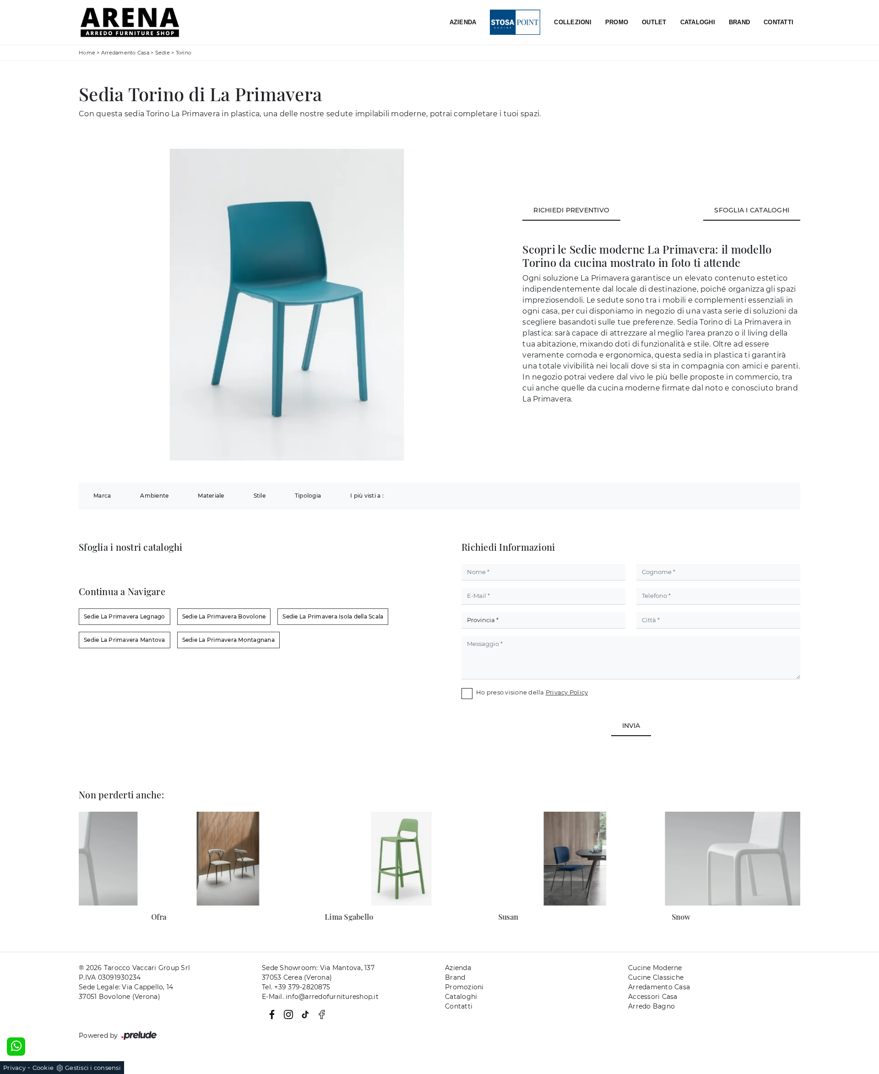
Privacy (14, 1067)
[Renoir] (714, 105)
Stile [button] (260, 495)
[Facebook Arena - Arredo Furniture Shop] (319, 1013)
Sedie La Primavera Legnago (124, 616)
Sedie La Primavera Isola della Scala (332, 616)
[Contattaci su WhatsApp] (16, 1046)
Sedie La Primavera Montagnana (228, 639)
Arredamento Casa (125, 52)
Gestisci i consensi (93, 1067)
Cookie (43, 1067)
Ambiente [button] (154, 495)
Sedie (162, 52)
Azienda (463, 22)
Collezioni (572, 22)
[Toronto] (775, 105)
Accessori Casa (653, 997)
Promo (616, 22)
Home (87, 52)
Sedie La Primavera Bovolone (224, 616)
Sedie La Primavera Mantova (124, 639)
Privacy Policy (567, 692)
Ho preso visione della (532, 692)
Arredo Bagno (651, 1006)
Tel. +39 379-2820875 (296, 987)
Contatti (778, 22)
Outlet (654, 22)
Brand (739, 22)
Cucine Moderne (655, 968)
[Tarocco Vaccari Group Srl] (130, 22)
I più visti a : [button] (367, 495)
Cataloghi (697, 22)
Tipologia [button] (308, 495)
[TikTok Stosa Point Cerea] (303, 1013)
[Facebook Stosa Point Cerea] (270, 1013)
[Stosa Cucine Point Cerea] (515, 22)
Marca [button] (102, 495)
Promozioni (464, 987)
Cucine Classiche (656, 977)
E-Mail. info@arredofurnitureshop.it (320, 997)
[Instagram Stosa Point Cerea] (286, 1013)
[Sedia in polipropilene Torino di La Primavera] (287, 305)
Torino (184, 52)
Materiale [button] (211, 495)
